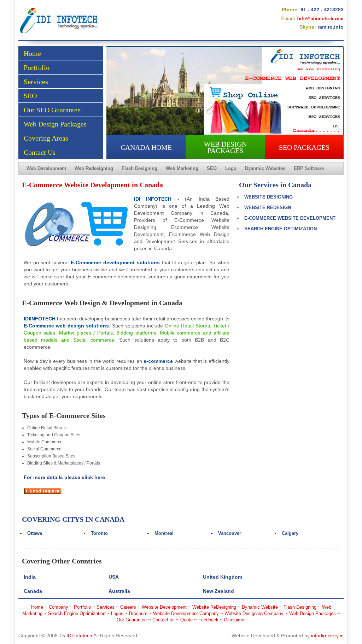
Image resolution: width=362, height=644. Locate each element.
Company (58, 607)
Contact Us (40, 152)
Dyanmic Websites (265, 168)
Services (36, 81)
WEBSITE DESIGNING (268, 197)
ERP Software (309, 168)
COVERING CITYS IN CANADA (73, 519)
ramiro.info (330, 27)
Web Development (46, 168)
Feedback (208, 619)
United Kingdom (222, 577)
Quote (186, 619)
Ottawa (34, 533)
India (30, 577)
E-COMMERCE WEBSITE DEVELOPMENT (289, 218)
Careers (128, 607)
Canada (33, 591)
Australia (119, 591)
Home (32, 53)
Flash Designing (139, 168)
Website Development (164, 607)
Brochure (138, 613)
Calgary (290, 533)
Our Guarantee (132, 619)
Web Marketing (182, 168)
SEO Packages (304, 147)
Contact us (163, 619)
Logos (117, 613)
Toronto (99, 533)
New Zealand (218, 591)
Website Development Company (186, 613)
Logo (231, 168)
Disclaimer (235, 619)
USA (114, 577)
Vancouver (229, 533)
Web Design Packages (55, 124)
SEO (30, 96)
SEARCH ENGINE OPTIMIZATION (280, 228)
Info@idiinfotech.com (320, 18)
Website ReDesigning (214, 607)
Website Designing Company (254, 613)
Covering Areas (46, 138)
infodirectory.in (327, 635)
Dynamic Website (260, 607)
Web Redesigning (94, 168)
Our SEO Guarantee (52, 110)
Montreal (164, 533)
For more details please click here (64, 477)
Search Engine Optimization (76, 613)
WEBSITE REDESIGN (267, 207)
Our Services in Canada (275, 185)
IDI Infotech (79, 635)
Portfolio (36, 67)
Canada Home (146, 147)
